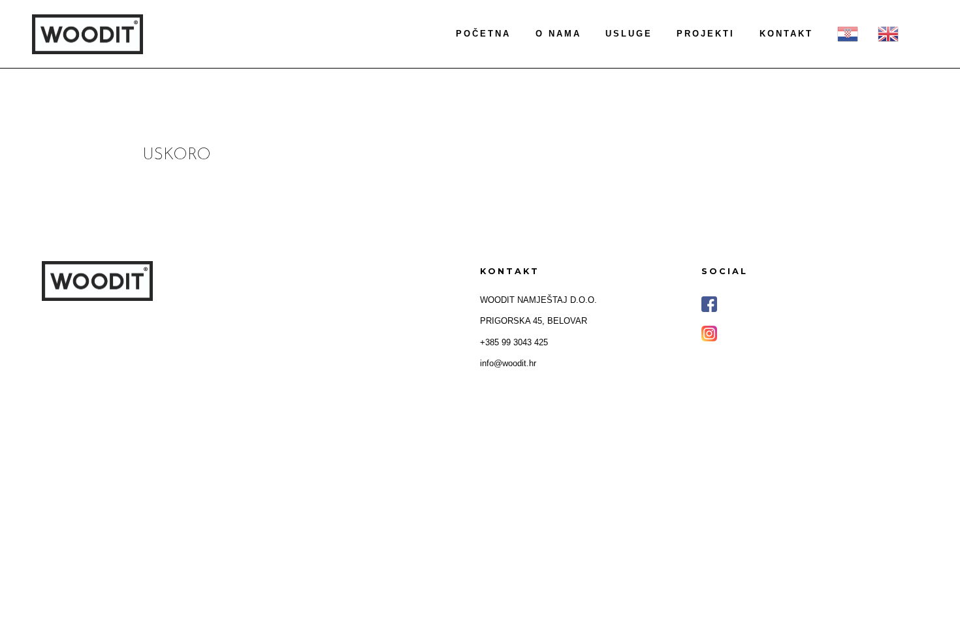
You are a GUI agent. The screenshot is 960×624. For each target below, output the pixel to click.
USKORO (176, 155)
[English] (888, 33)
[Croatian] (847, 33)
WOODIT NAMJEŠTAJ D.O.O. (538, 300)
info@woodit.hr (508, 363)
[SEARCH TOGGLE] (928, 34)
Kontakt (786, 34)
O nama (558, 34)
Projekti (706, 34)
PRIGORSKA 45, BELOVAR (533, 321)
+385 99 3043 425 (514, 342)
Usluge (628, 34)
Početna (483, 34)
